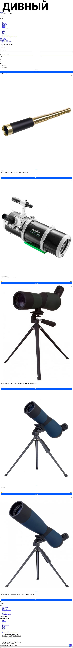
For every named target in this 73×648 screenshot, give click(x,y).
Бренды (3, 31)
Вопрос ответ (4, 34)
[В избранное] (71, 75)
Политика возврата (5, 625)
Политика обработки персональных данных (9, 36)
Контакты (4, 626)
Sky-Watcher (4, 67)
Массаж (3, 608)
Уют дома (4, 613)
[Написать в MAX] (70, 645)
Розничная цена (3, 50)
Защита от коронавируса (6, 614)
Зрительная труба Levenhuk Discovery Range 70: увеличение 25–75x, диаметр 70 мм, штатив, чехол (17, 594)
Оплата (3, 27)
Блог (3, 32)
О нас (3, 22)
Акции (3, 30)
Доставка (4, 26)
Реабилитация (4, 609)
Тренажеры (4, 611)
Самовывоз (4, 25)
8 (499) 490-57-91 (3, 38)
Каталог (1, 12)
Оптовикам (4, 23)
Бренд (1, 63)
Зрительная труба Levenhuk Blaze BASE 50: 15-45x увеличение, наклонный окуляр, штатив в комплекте (18, 383)
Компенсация (4, 24)
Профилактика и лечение (6, 610)
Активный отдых (5, 607)
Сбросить (36, 69)
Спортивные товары (5, 612)
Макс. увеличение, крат (4, 54)
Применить (36, 71)
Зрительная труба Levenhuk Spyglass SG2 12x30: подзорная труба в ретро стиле (14, 172)
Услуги (3, 33)
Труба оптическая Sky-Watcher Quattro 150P (8, 277)
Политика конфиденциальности (7, 631)
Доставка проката (5, 35)
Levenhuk (4, 65)
